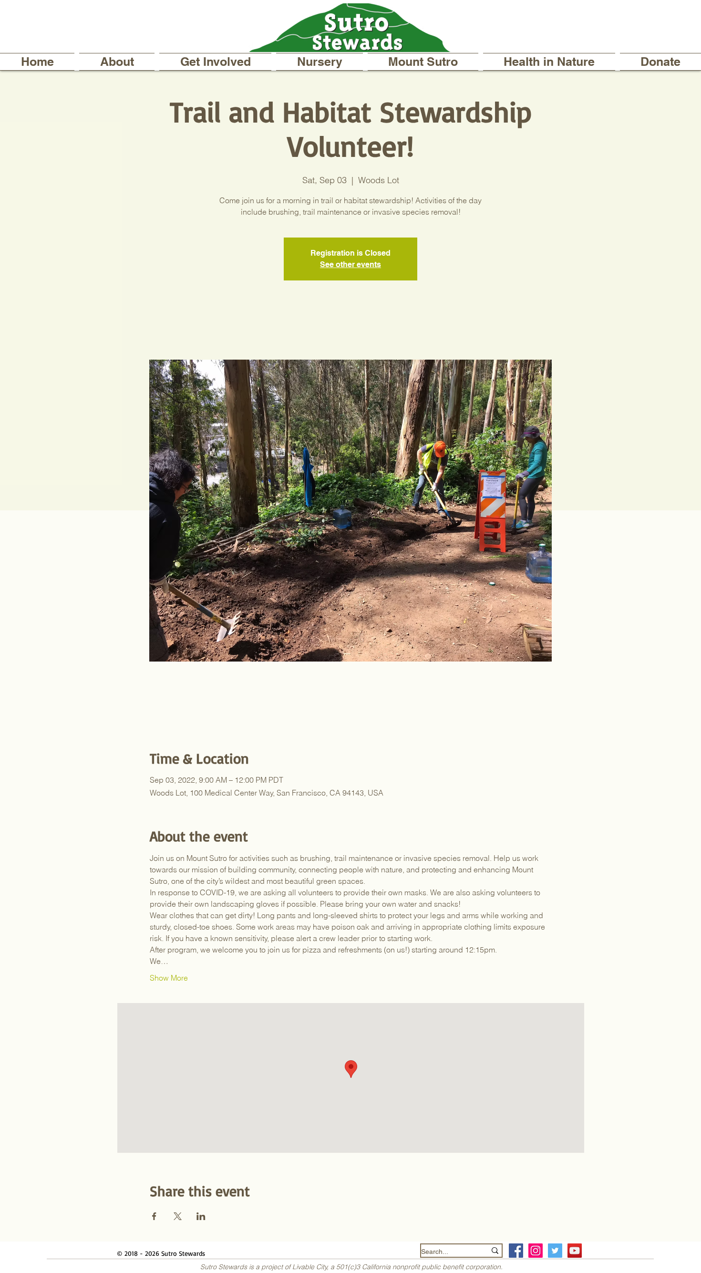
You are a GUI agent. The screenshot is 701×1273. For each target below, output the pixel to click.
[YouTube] (574, 1250)
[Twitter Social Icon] (555, 1250)
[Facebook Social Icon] (516, 1250)
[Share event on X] (177, 1216)
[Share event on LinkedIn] (201, 1216)
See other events (350, 264)
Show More (169, 978)
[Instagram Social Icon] (535, 1250)
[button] (117, 62)
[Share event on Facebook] (154, 1216)
